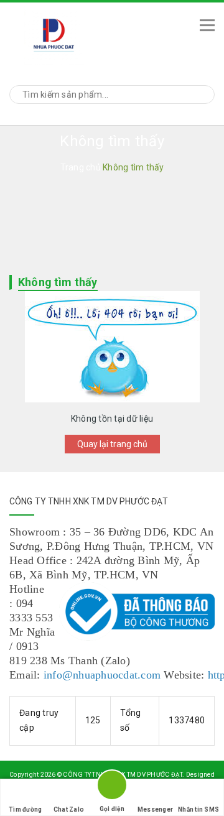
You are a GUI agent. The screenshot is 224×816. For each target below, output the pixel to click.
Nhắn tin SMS (198, 809)
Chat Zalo (69, 809)
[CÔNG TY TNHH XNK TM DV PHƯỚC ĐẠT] (94, 35)
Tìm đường (25, 809)
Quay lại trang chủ (112, 444)
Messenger (155, 809)
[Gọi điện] (112, 787)
